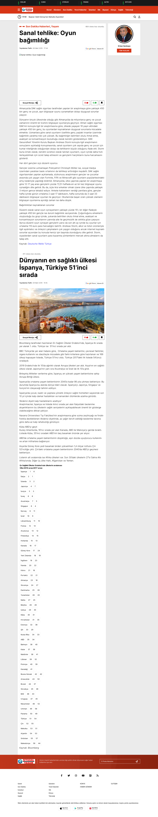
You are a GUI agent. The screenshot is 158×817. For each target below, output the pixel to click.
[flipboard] (90, 775)
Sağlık (120, 10)
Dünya (113, 10)
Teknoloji (129, 10)
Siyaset (105, 10)
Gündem (57, 10)
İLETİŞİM (114, 784)
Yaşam (55, 26)
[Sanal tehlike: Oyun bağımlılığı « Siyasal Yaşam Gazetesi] (27, 9)
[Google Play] (79, 808)
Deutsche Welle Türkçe (39, 243)
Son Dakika (67, 10)
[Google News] (94, 48)
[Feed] (97, 775)
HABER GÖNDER (86, 787)
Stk (99, 10)
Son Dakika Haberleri (38, 26)
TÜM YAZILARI (124, 50)
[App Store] (64, 808)
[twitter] (69, 775)
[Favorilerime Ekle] (101, 102)
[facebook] (61, 775)
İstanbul (92, 10)
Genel (49, 10)
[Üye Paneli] (138, 17)
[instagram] (76, 775)
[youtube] (83, 775)
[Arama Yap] (134, 17)
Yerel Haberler (80, 10)
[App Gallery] (94, 808)
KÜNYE (82, 784)
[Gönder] (137, 761)
